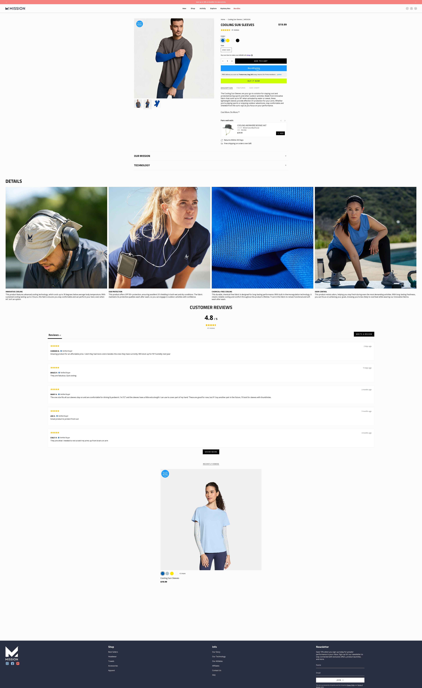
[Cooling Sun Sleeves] (211, 519)
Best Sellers (113, 652)
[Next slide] (285, 120)
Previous (134, 58)
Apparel (111, 670)
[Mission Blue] (162, 573)
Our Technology (219, 656)
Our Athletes (217, 661)
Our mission (142, 156)
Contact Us (216, 670)
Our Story (216, 652)
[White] (176, 573)
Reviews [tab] (55, 335)
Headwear (112, 656)
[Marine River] (167, 573)
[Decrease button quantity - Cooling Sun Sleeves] (223, 61)
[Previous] (6, 2)
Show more (211, 452)
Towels (111, 661)
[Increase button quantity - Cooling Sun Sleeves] (231, 61)
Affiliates (215, 666)
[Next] (416, 2)
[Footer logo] (12, 653)
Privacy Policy (351, 685)
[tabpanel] (211, 399)
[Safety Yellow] (172, 573)
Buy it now (254, 81)
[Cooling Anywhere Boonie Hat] (228, 129)
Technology (142, 165)
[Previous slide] (281, 120)
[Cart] (416, 8)
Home (223, 19)
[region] (211, 243)
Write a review (364, 334)
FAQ (214, 675)
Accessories (113, 666)
